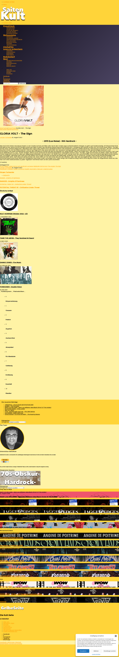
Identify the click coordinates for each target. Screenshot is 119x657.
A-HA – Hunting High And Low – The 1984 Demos (20, 411)
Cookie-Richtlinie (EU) (10, 631)
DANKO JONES (8, 166)
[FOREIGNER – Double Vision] (16, 283)
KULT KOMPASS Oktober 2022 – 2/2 (14, 214)
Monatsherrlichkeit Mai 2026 (11, 545)
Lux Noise (30, 166)
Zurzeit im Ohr (10, 29)
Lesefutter (9, 50)
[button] (116, 636)
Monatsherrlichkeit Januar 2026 (12, 576)
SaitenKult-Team (11, 71)
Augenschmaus (10, 52)
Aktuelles (9, 62)
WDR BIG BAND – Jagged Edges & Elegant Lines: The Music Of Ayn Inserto (28, 512)
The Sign (58, 166)
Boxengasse (9, 53)
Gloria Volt (16, 166)
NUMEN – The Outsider (12, 406)
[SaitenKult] (13, 20)
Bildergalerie (10, 54)
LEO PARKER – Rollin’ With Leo (14, 413)
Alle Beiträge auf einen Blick (14, 60)
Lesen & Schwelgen (13, 49)
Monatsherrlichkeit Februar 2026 (13, 568)
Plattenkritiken (10, 27)
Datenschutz (7, 627)
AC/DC (2, 166)
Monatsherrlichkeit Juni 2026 (11, 538)
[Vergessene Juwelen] (20, 485)
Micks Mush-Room (11, 63)
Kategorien (5, 422)
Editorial (8, 64)
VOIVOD (3, 602)
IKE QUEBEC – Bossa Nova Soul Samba (14, 520)
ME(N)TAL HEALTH (10, 66)
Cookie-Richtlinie (96, 654)
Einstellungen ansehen (110, 651)
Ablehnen (96, 651)
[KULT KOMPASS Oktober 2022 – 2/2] (9, 210)
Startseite (3, 128)
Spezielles (9, 43)
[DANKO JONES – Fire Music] (9, 259)
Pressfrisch (8, 26)
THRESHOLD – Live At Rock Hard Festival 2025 (19, 405)
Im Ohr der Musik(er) (12, 30)
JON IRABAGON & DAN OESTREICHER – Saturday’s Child (22, 527)
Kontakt (8, 72)
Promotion (9, 73)
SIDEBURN (36, 166)
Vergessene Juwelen (12, 38)
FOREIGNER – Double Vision (11, 287)
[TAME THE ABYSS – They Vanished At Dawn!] (9, 235)
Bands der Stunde (11, 42)
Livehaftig (8, 47)
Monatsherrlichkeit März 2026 (12, 561)
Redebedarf (9, 56)
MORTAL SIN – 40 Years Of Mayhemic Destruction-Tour (21, 594)
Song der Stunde (11, 31)
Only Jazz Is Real (11, 40)
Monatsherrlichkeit (11, 33)
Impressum (7, 629)
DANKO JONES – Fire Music (10, 262)
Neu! (5, 59)
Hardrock (23, 166)
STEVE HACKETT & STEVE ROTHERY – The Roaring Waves (22, 414)
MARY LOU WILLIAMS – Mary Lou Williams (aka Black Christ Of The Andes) (28, 407)
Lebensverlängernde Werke (14, 39)
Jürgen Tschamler (6, 137)
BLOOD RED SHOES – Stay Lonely (15, 409)
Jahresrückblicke (11, 45)
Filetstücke (9, 36)
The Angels (51, 166)
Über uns (9, 69)
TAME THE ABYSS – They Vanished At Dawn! (17, 238)
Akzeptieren (83, 651)
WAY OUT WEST (9, 410)
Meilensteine (9, 35)
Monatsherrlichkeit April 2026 (12, 553)
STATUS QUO (44, 166)
